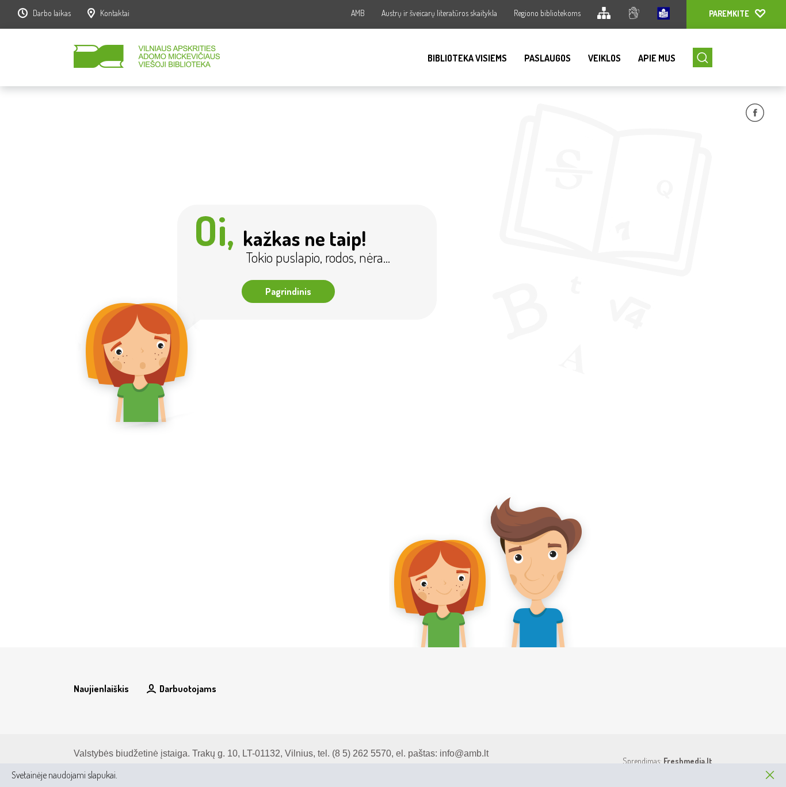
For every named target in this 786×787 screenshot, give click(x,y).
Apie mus (657, 58)
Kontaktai (114, 13)
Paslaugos (547, 58)
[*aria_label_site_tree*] (604, 14)
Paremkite (729, 13)
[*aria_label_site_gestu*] (633, 14)
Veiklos (604, 58)
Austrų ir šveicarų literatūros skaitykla (439, 13)
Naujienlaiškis (101, 688)
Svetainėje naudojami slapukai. (64, 775)
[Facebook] (755, 114)
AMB (358, 13)
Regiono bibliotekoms (547, 13)
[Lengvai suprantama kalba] (663, 14)
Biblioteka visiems (467, 58)
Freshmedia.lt (687, 761)
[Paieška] (702, 57)
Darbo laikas (52, 13)
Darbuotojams (187, 688)
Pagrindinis (288, 291)
